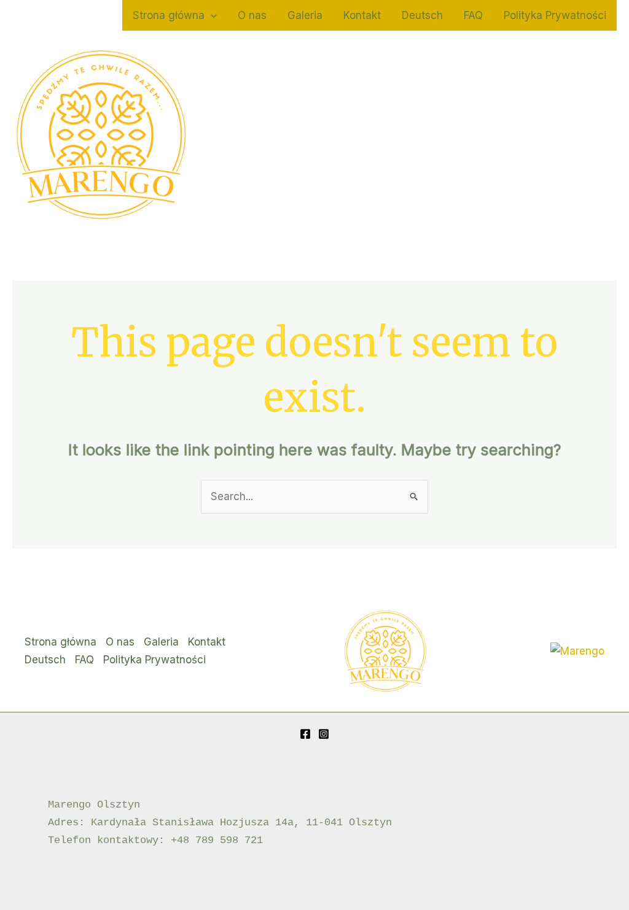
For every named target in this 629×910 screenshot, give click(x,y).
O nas (252, 15)
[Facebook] (305, 733)
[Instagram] (323, 733)
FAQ (473, 15)
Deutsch (422, 15)
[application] (211, 15)
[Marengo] (577, 650)
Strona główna (169, 15)
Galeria (304, 15)
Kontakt (362, 15)
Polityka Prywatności (555, 15)
